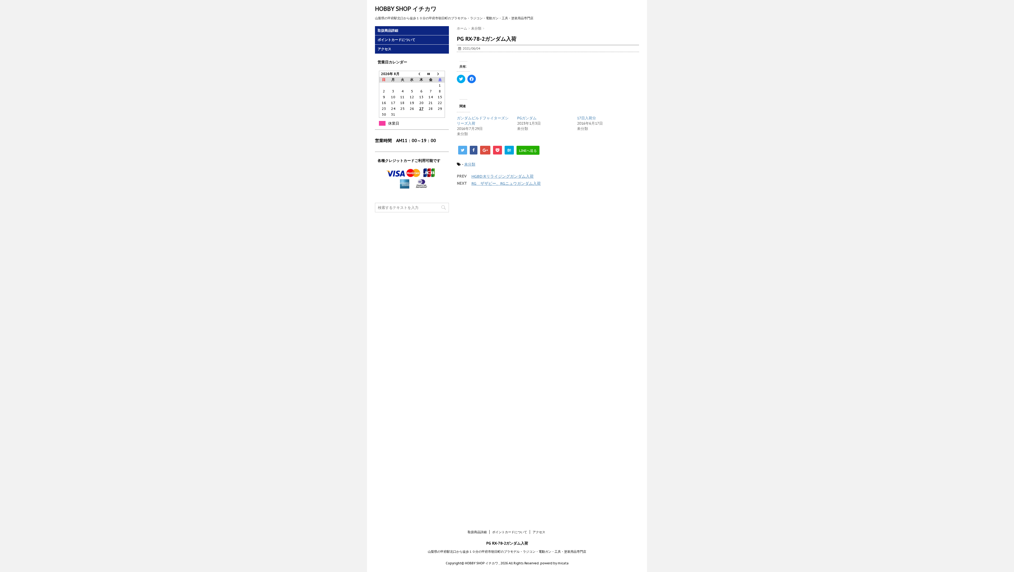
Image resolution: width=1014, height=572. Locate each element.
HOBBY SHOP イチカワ (406, 8)
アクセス (384, 49)
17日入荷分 (586, 118)
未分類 (469, 164)
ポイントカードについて (396, 40)
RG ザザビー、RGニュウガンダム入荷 (506, 183)
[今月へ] (430, 74)
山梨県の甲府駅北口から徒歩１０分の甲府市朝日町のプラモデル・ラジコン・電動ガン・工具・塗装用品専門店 (507, 552)
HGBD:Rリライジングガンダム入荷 (502, 176)
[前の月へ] (421, 74)
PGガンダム (527, 118)
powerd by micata (554, 563)
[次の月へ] (440, 74)
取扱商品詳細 (388, 30)
